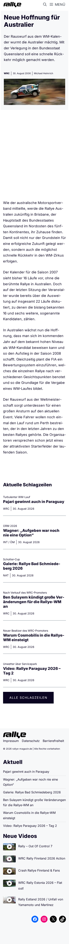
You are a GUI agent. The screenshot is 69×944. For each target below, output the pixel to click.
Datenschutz (31, 741)
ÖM (12, 542)
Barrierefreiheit (53, 741)
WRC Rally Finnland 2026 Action (41, 858)
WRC (7, 73)
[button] (45, 4)
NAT (6, 575)
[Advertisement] (34, 156)
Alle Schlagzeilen (28, 697)
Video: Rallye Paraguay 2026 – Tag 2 (30, 826)
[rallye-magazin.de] (11, 4)
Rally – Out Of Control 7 (35, 846)
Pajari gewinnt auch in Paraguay (33, 501)
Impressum (11, 741)
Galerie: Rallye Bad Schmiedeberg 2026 (32, 792)
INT (5, 542)
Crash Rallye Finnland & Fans (39, 870)
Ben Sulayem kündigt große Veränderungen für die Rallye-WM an (33, 602)
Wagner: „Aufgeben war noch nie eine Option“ (31, 532)
